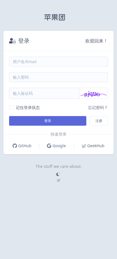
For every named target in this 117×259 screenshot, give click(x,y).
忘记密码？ (98, 107)
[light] (58, 174)
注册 (98, 120)
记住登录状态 (28, 107)
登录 (47, 120)
